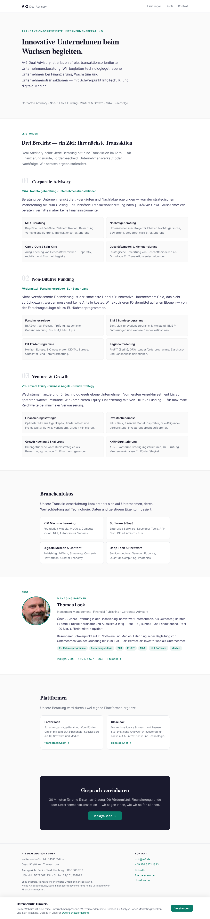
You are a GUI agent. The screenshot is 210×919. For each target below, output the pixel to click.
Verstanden (182, 908)
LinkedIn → (114, 658)
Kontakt (183, 6)
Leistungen (154, 6)
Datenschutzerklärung (75, 912)
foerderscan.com (145, 875)
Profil (170, 6)
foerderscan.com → (57, 742)
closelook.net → (121, 742)
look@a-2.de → (105, 816)
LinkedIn (140, 870)
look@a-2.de (65, 658)
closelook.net (143, 880)
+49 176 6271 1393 (90, 658)
